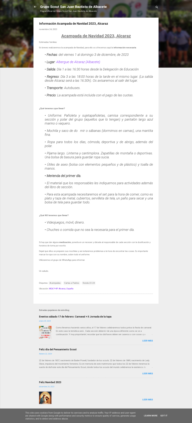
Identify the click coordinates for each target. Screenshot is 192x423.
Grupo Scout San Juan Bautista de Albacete (73, 7)
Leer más (147, 340)
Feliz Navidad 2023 (50, 382)
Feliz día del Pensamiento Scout (58, 349)
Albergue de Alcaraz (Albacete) (77, 62)
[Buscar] (157, 7)
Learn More (151, 415)
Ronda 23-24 (89, 283)
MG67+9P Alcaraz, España (61, 288)
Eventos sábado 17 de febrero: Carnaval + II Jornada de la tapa (75, 316)
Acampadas (55, 283)
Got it (163, 415)
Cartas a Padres (71, 283)
